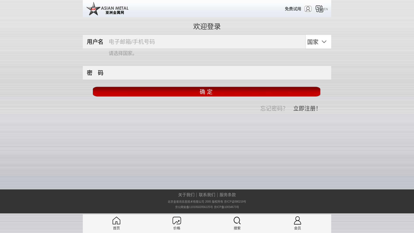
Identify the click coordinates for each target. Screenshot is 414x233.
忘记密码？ (274, 108)
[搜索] (237, 220)
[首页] (116, 220)
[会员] (297, 220)
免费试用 (293, 9)
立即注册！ (307, 108)
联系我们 (207, 195)
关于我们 (186, 195)
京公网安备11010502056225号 (194, 207)
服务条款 (228, 195)
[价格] (176, 220)
